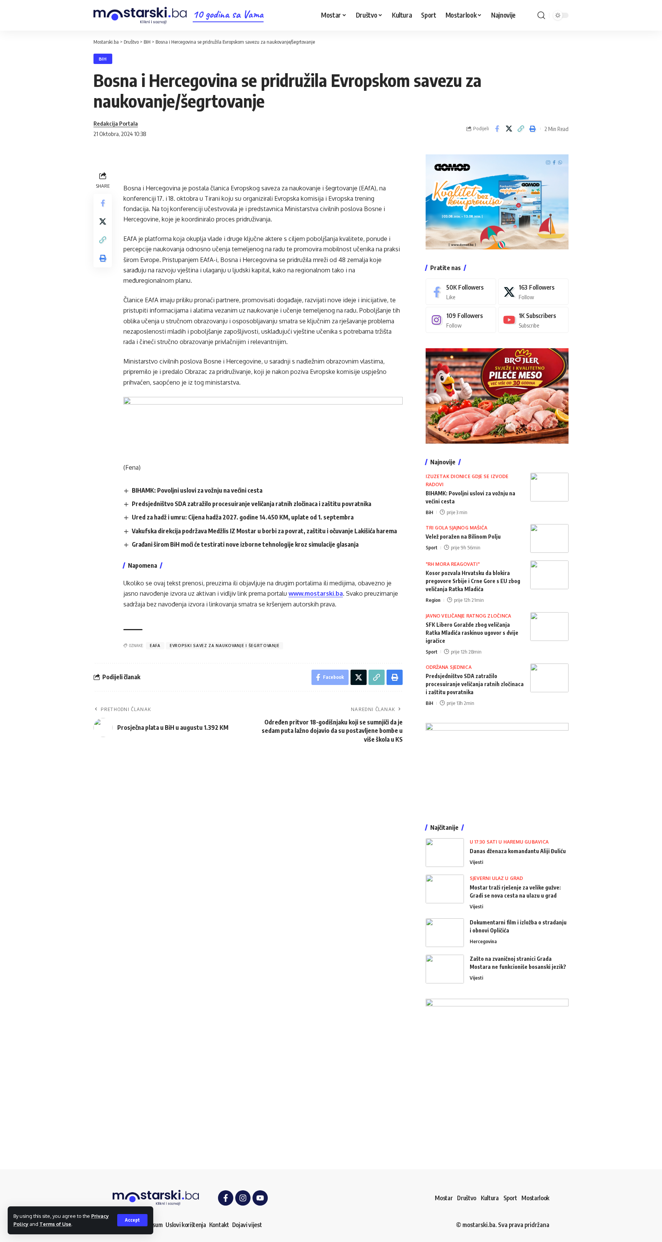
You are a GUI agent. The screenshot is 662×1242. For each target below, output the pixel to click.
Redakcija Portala (115, 123)
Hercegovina (483, 941)
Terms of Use (55, 1224)
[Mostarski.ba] (140, 15)
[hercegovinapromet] (497, 1069)
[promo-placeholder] (263, 424)
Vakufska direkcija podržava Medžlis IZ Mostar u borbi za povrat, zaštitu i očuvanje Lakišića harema (264, 531)
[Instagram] (461, 320)
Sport (432, 547)
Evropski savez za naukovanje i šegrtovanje (224, 645)
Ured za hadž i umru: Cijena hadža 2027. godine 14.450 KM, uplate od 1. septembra (243, 517)
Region (433, 600)
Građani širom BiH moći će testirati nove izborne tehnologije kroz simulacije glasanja (245, 544)
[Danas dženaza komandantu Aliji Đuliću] (445, 852)
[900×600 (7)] (497, 201)
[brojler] (497, 395)
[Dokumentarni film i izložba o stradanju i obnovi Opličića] (445, 932)
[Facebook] (461, 292)
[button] (132, 1220)
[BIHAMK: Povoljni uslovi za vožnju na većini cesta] (549, 487)
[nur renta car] (497, 765)
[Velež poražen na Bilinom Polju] (549, 538)
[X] (533, 292)
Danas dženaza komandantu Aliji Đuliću (518, 851)
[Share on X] (508, 129)
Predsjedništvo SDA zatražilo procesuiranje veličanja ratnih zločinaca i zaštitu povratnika (251, 504)
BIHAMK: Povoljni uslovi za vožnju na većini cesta (197, 490)
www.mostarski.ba (315, 593)
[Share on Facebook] (497, 129)
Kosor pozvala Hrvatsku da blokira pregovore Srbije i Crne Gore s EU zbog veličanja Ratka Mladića (473, 581)
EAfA (155, 645)
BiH (103, 59)
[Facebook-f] (225, 1198)
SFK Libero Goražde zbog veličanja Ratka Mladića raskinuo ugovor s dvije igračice (472, 632)
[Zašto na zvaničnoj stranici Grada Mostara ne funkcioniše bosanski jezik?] (445, 969)
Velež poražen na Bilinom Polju (463, 536)
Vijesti (476, 862)
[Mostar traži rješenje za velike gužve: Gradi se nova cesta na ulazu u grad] (445, 889)
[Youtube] (533, 320)
